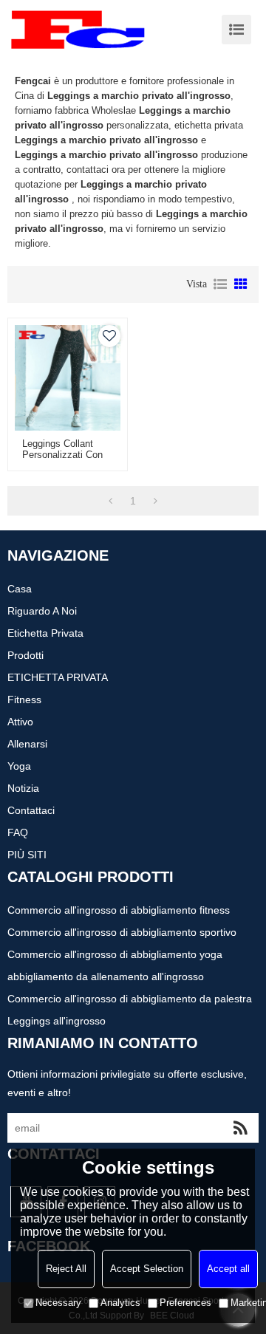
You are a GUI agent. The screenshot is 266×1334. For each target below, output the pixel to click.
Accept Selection (146, 1268)
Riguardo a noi (42, 611)
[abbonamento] (240, 1128)
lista (220, 284)
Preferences (185, 1302)
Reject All (66, 1268)
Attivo (20, 722)
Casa (19, 589)
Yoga (19, 766)
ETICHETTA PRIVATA (57, 677)
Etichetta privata (45, 633)
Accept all (228, 1268)
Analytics (120, 1302)
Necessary (58, 1302)
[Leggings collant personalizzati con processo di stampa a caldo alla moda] (67, 378)
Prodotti (25, 655)
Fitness (24, 699)
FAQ (17, 832)
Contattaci (31, 810)
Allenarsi (27, 744)
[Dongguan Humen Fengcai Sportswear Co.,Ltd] (77, 29)
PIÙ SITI (27, 855)
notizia (23, 788)
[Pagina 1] (110, 501)
